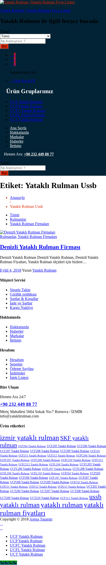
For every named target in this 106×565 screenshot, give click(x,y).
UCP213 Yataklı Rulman (72, 486)
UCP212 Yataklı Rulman (43, 486)
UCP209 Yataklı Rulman (54, 482)
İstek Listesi (19, 377)
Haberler (16, 141)
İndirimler (17, 373)
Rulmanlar (18, 219)
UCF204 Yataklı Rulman (32, 446)
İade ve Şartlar (21, 303)
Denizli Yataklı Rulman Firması (40, 247)
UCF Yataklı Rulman (26, 102)
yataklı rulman (62, 505)
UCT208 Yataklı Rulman (84, 491)
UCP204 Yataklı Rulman (75, 473)
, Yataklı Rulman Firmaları (36, 237)
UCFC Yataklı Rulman (27, 111)
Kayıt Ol (28, 81)
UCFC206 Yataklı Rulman (91, 455)
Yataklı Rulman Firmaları (29, 224)
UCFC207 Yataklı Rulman (15, 460)
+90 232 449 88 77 (39, 154)
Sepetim (16, 364)
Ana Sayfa (18, 128)
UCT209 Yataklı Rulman (14, 498)
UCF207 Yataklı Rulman (14, 451)
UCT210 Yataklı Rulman (44, 498)
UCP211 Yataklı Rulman (14, 486)
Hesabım (17, 360)
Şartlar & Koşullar (24, 299)
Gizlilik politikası (23, 294)
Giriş (16, 81)
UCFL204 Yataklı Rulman (64, 464)
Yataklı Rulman (44, 270)
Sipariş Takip (20, 290)
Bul (4, 46)
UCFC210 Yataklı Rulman (76, 460)
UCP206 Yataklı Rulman (33, 477)
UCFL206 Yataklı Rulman (25, 469)
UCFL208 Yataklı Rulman (87, 469)
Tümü (14, 215)
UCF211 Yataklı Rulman (32, 455)
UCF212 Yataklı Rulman (61, 455)
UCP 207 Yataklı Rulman (63, 478)
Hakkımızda (19, 132)
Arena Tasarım (40, 519)
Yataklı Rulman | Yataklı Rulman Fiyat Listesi (35, 10)
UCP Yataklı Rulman (26, 106)
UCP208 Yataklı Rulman (24, 482)
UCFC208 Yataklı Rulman (45, 460)
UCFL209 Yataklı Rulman (15, 473)
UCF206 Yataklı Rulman (91, 446)
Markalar (17, 137)
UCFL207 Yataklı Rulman (56, 469)
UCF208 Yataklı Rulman (44, 451)
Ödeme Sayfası (22, 369)
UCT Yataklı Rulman (26, 119)
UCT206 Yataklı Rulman (24, 491)
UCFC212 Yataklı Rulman (33, 464)
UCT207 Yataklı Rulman (54, 491)
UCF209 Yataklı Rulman (74, 451)
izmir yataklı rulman (29, 437)
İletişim (15, 146)
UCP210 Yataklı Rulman (84, 482)
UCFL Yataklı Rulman (27, 115)
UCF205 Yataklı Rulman (61, 446)
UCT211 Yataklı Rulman (74, 498)
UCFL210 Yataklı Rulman (45, 473)
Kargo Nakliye (21, 307)
